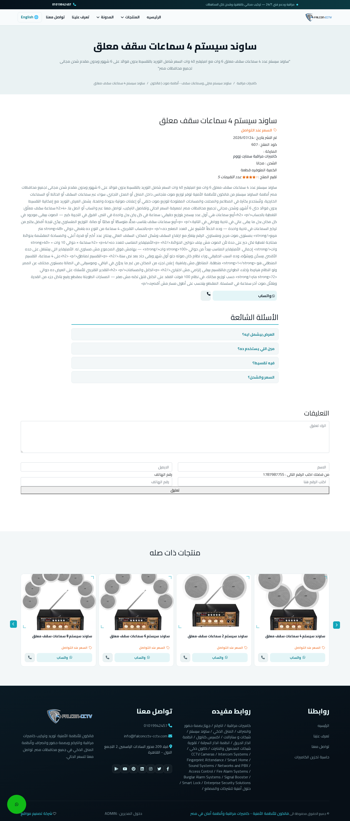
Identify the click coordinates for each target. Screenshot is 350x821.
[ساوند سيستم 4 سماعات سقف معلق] (291, 602)
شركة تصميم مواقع (36, 813)
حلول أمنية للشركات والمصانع (228, 788)
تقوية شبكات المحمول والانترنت (219, 745)
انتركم (218, 725)
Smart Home (237, 759)
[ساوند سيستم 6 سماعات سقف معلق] (136, 602)
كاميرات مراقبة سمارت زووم (255, 156)
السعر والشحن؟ (261, 377)
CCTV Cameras (203, 754)
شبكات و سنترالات (237, 736)
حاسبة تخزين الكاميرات (312, 756)
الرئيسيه (154, 17)
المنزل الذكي (223, 731)
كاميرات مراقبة (247, 83)
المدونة (107, 17)
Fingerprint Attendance (205, 759)
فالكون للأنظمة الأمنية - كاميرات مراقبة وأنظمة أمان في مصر (239, 813)
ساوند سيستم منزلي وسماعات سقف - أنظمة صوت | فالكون (190, 83)
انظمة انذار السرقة (215, 742)
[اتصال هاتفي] (206, 296)
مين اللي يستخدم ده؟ (256, 348)
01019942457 (61, 4)
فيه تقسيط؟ (263, 363)
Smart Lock (191, 782)
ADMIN (111, 813)
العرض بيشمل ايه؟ (258, 334)
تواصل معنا (55, 17)
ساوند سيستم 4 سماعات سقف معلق (119, 83)
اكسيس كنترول (208, 736)
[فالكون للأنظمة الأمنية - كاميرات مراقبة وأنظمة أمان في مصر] (319, 17)
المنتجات (132, 17)
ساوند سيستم (199, 731)
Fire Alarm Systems (232, 771)
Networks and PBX (233, 765)
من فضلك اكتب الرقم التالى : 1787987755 (296, 474)
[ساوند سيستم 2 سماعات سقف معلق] (213, 602)
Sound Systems (201, 765)
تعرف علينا (80, 17)
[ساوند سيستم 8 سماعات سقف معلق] (58, 602)
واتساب (265, 295)
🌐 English (30, 17)
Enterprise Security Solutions (227, 782)
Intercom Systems (233, 754)
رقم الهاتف (163, 474)
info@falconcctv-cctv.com (145, 736)
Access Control (201, 771)
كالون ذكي (198, 748)
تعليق (175, 490)
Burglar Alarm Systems (202, 776)
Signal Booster (236, 776)
